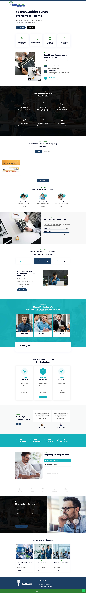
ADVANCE (43, 397)
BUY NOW (24, 397)
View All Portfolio (43, 180)
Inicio (44, 3)
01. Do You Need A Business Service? (52, 460)
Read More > (20, 570)
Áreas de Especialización (61, 3)
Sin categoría (58, 545)
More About (31, 27)
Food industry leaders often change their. (43, 563)
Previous (17, 424)
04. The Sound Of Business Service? (52, 473)
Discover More (21, 27)
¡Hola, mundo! (58, 547)
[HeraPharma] (17, 4)
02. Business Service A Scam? (51, 464)
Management (21, 560)
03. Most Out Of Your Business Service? (53, 468)
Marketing (39, 560)
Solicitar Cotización (21, 526)
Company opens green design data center (24, 563)
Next (20, 424)
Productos (71, 3)
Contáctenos (80, 3)
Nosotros (50, 3)
